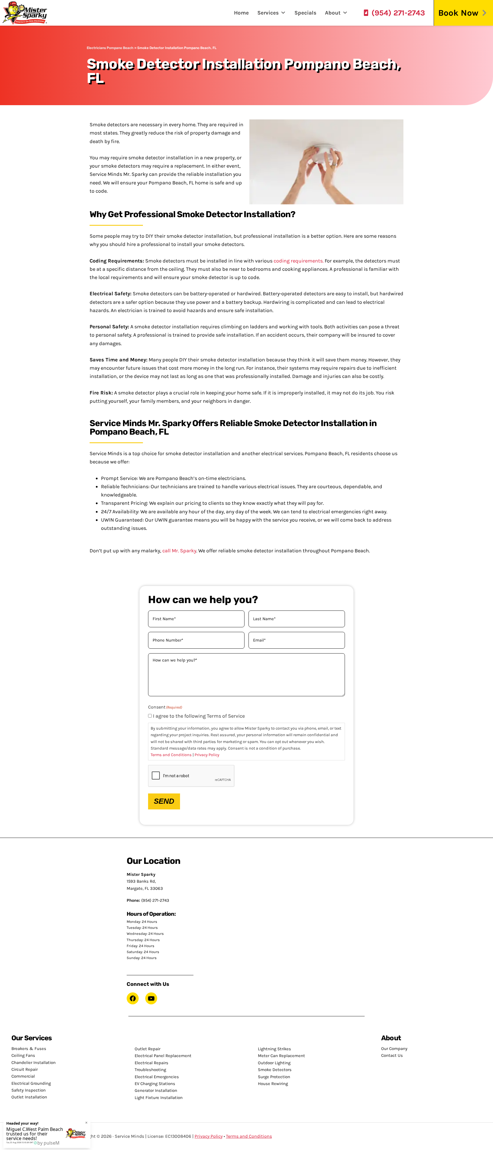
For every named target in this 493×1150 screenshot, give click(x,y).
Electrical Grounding (31, 1083)
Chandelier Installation (33, 1062)
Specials (305, 13)
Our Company (394, 1048)
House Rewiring (273, 1083)
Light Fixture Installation (159, 1097)
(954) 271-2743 (398, 12)
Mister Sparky (27, 13)
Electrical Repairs (151, 1062)
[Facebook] (133, 998)
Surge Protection (274, 1076)
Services (268, 13)
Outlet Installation (29, 1097)
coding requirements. (299, 261)
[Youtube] (151, 998)
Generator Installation (156, 1090)
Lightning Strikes (274, 1048)
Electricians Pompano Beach (110, 48)
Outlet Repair (147, 1048)
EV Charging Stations (155, 1083)
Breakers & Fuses (28, 1048)
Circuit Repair (24, 1069)
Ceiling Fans (23, 1055)
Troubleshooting (150, 1069)
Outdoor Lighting (274, 1062)
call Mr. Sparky (179, 550)
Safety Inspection (28, 1090)
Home (241, 13)
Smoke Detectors (275, 1069)
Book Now (458, 13)
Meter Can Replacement (281, 1055)
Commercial (23, 1076)
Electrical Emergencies (157, 1076)
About (333, 13)
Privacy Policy (207, 754)
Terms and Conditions (171, 754)
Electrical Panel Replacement (163, 1055)
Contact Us (392, 1055)
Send (164, 801)
